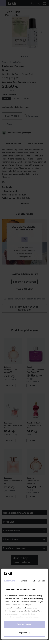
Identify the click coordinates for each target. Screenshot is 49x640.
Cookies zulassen (24, 624)
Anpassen (23, 633)
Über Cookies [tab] (39, 581)
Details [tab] (24, 581)
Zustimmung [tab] (9, 581)
